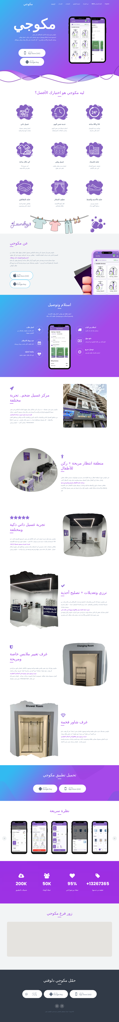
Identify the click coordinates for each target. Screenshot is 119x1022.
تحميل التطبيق (76, 4)
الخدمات (60, 4)
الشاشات (68, 4)
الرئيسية (53, 4)
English (107, 4)
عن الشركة (86, 4)
